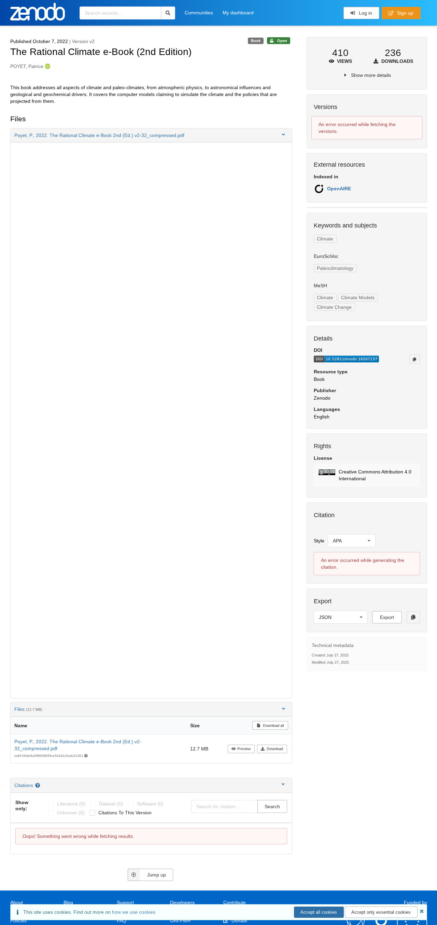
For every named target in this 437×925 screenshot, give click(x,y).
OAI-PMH (180, 920)
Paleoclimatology (335, 268)
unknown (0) (71, 812)
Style (319, 540)
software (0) (150, 803)
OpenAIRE (339, 188)
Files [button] (28, 709)
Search (272, 806)
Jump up (156, 875)
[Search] (168, 12)
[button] (151, 135)
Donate (238, 920)
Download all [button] (273, 725)
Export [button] (387, 617)
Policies (18, 920)
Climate (325, 238)
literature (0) (71, 803)
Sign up (404, 13)
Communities (199, 12)
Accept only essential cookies (381, 912)
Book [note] (255, 41)
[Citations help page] (38, 785)
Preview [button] (244, 749)
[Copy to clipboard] (414, 359)
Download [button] (275, 749)
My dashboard (238, 12)
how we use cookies (133, 912)
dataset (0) (111, 803)
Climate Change (334, 307)
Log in (364, 13)
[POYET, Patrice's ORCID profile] (47, 66)
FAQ (121, 920)
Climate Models (358, 297)
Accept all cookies (318, 912)
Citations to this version (125, 812)
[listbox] (352, 540)
